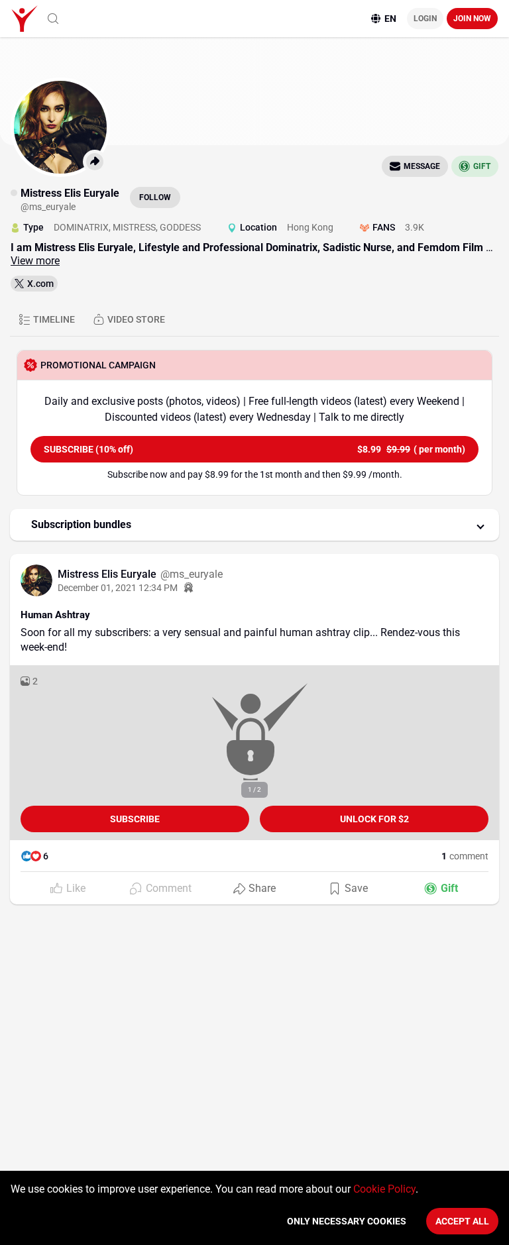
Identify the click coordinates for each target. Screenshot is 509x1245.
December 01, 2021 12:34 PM (118, 587)
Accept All (462, 1221)
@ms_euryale (191, 574)
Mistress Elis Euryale (108, 574)
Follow (155, 197)
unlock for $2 (374, 819)
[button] (254, 525)
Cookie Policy (384, 1189)
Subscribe (135, 819)
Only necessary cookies (346, 1221)
